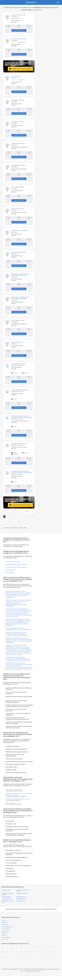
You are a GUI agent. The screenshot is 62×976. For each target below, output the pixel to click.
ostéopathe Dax (5, 933)
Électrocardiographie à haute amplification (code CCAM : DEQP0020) (18, 628)
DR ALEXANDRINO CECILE (18, 252)
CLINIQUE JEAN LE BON (18, 364)
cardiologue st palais (7, 898)
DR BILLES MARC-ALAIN (18, 15)
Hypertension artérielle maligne (16, 564)
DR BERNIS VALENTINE (17, 100)
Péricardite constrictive (13, 561)
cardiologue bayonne (21, 896)
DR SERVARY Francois (18, 143)
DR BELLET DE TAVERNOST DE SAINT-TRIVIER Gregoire (20, 274)
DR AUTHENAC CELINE (17, 320)
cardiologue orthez (6, 896)
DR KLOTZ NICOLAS (17, 342)
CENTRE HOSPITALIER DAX (19, 443)
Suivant (27, 511)
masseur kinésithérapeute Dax (7, 926)
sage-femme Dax (5, 939)
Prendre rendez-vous (19, 30)
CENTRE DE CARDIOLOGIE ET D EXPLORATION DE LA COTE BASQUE (21, 416)
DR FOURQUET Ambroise (19, 39)
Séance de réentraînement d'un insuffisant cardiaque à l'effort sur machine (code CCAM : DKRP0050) (17, 634)
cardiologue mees (6, 890)
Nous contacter (50, 969)
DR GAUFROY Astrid (17, 187)
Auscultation (10, 572)
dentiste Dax (4, 920)
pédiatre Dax (4, 935)
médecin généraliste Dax (6, 928)
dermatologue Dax (5, 922)
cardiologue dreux (21, 900)
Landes (21, 527)
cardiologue (15, 527)
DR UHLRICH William (17, 209)
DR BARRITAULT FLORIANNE (19, 230)
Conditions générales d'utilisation (16, 969)
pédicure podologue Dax (6, 937)
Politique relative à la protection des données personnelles (35, 969)
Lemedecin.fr (6, 527)
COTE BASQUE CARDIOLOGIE (19, 390)
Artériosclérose (10, 570)
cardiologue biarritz (21, 898)
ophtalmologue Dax (5, 931)
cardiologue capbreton (22, 893)
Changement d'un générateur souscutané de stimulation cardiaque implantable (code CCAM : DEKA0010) (18, 658)
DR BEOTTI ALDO (16, 76)
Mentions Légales (6, 969)
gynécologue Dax (5, 924)
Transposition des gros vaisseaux (16, 567)
